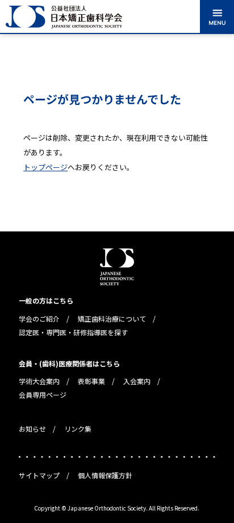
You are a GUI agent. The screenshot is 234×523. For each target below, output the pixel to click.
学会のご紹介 (39, 318)
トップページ (45, 167)
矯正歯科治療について (112, 318)
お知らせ (32, 428)
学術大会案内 (39, 381)
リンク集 (77, 428)
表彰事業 (91, 381)
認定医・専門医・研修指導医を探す (73, 332)
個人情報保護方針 (105, 475)
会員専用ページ (42, 394)
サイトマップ (39, 475)
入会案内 (137, 381)
